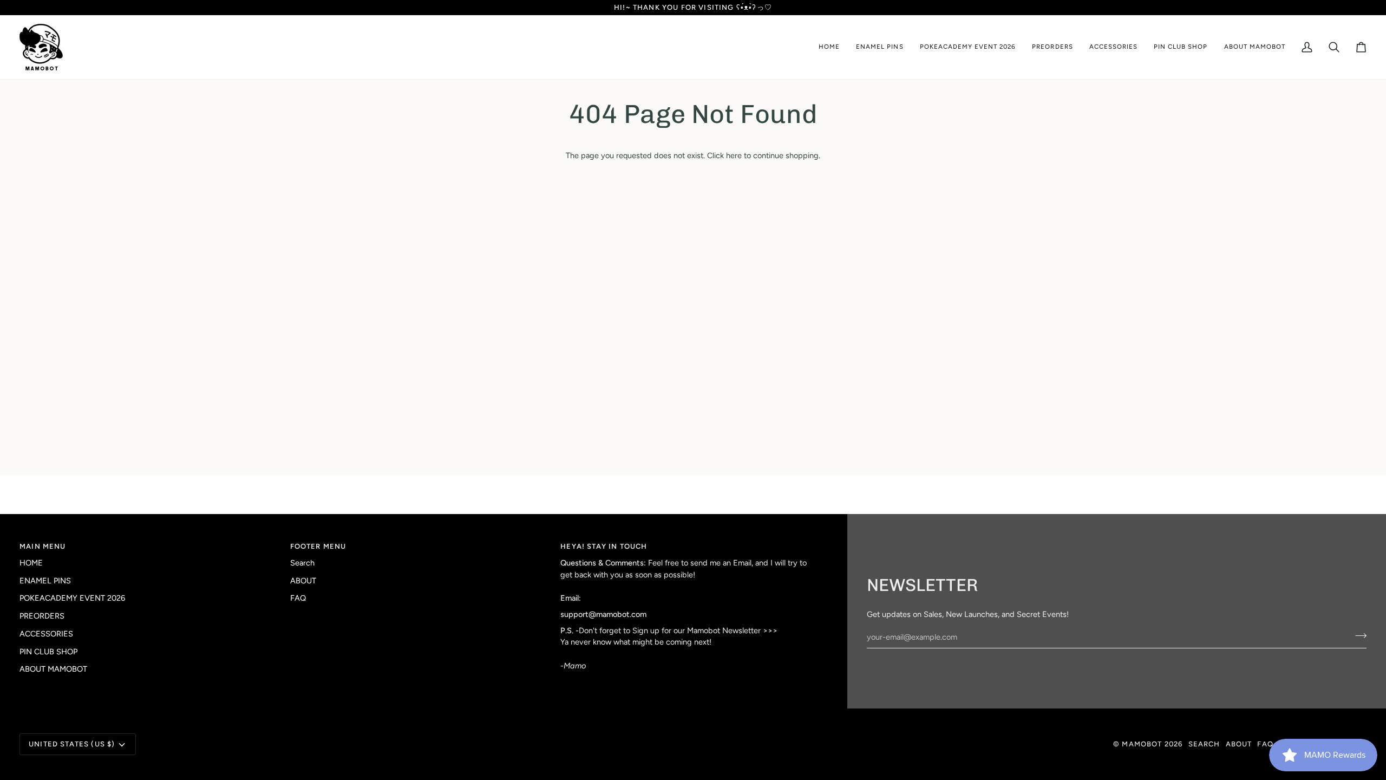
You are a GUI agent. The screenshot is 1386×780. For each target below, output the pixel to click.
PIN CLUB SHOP (48, 651)
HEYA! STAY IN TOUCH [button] (603, 546)
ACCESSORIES (46, 634)
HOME (31, 563)
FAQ (298, 598)
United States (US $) (72, 744)
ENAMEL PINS (45, 581)
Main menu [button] (42, 546)
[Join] (1358, 636)
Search (302, 563)
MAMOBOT (1142, 744)
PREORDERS (41, 616)
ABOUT (303, 581)
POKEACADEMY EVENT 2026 (72, 598)
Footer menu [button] (318, 546)
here (734, 155)
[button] (879, 47)
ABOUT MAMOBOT (53, 669)
